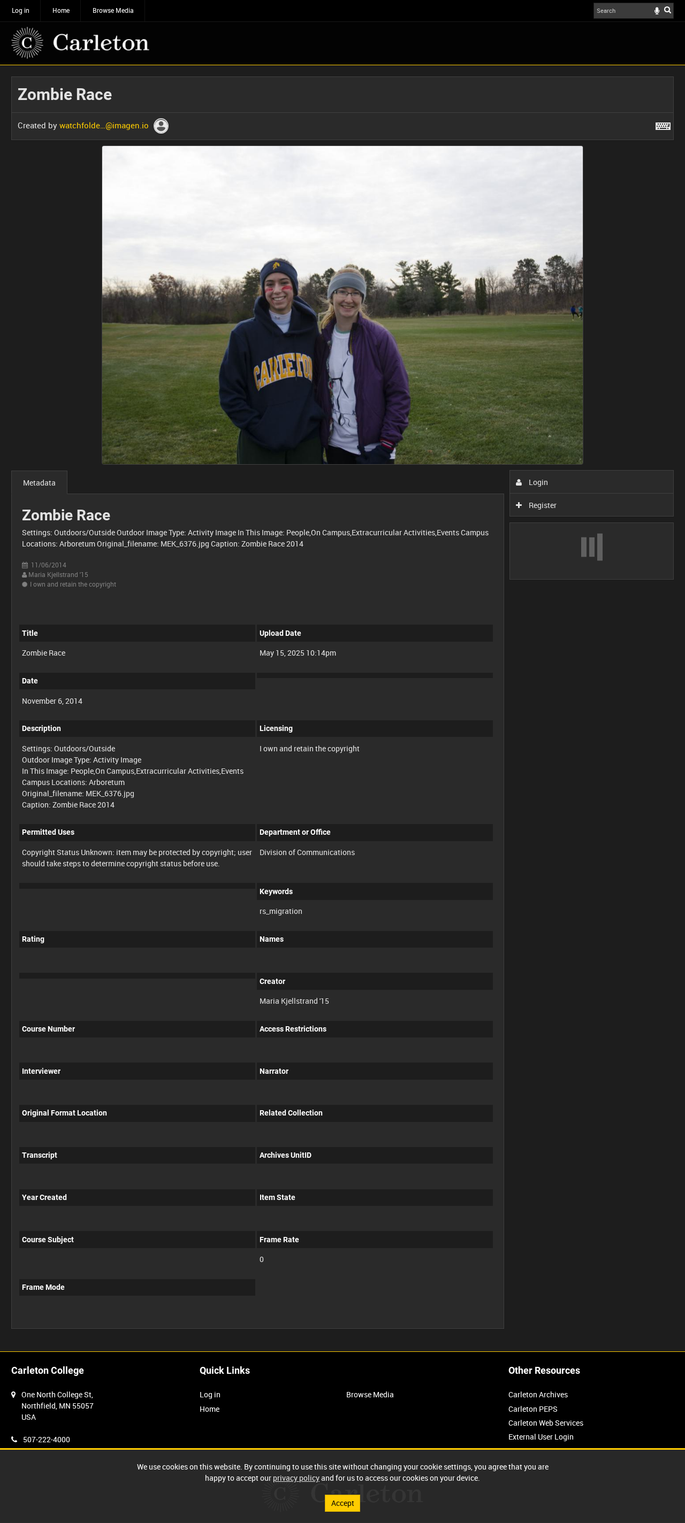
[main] (342, 708)
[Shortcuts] (663, 124)
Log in (20, 10)
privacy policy (296, 1478)
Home (61, 10)
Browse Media (113, 10)
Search (667, 9)
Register (542, 505)
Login (537, 482)
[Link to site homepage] (80, 43)
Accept (342, 1503)
